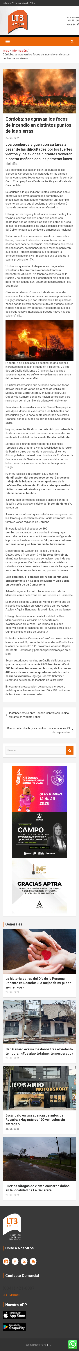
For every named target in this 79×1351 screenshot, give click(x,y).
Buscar (69, 750)
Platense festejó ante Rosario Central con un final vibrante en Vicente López (39, 715)
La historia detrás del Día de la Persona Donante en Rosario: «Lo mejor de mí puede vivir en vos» (38, 983)
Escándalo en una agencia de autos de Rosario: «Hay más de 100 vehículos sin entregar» (35, 1119)
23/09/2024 (12, 137)
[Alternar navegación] (7, 41)
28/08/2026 (12, 992)
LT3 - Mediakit (11, 1294)
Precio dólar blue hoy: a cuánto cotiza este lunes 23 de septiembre (38, 730)
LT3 (49, 1345)
